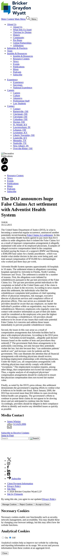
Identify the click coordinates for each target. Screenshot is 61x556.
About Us (11, 24)
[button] (4, 170)
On (6, 537)
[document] (30, 532)
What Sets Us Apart (22, 29)
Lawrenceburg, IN (21, 127)
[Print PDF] (4, 163)
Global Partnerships (22, 43)
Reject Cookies (26, 504)
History (16, 35)
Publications (18, 66)
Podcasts (17, 72)
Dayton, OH (19, 122)
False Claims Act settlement (40, 235)
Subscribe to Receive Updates (15, 433)
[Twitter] (9, 460)
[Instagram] (8, 464)
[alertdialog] (30, 532)
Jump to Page (7, 435)
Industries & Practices (17, 48)
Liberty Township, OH (23, 135)
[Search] (28, 19)
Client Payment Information (20, 483)
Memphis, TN (19, 140)
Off (13, 537)
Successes (17, 85)
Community (18, 37)
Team (9, 51)
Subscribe (17, 74)
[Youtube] (8, 474)
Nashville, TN (19, 143)
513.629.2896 (19, 424)
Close (4, 553)
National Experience (22, 87)
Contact (10, 106)
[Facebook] (8, 467)
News (16, 61)
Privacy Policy (14, 486)
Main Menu (20, 19)
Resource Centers (21, 59)
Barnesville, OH (20, 111)
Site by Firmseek (15, 494)
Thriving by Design (22, 32)
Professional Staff (21, 101)
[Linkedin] (8, 471)
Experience (12, 79)
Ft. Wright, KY (20, 124)
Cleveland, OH (20, 116)
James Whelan (14, 421)
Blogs (16, 69)
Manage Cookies (9, 504)
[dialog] (30, 502)
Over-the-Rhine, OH (22, 148)
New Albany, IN (21, 146)
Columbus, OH (20, 119)
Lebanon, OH (19, 130)
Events (16, 64)
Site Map (11, 489)
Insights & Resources (17, 53)
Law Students (19, 103)
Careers (10, 90)
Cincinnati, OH (20, 114)
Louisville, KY (20, 138)
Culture (16, 95)
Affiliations (18, 45)
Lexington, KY (20, 132)
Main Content (7, 19)
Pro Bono (17, 40)
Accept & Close (42, 504)
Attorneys (17, 98)
